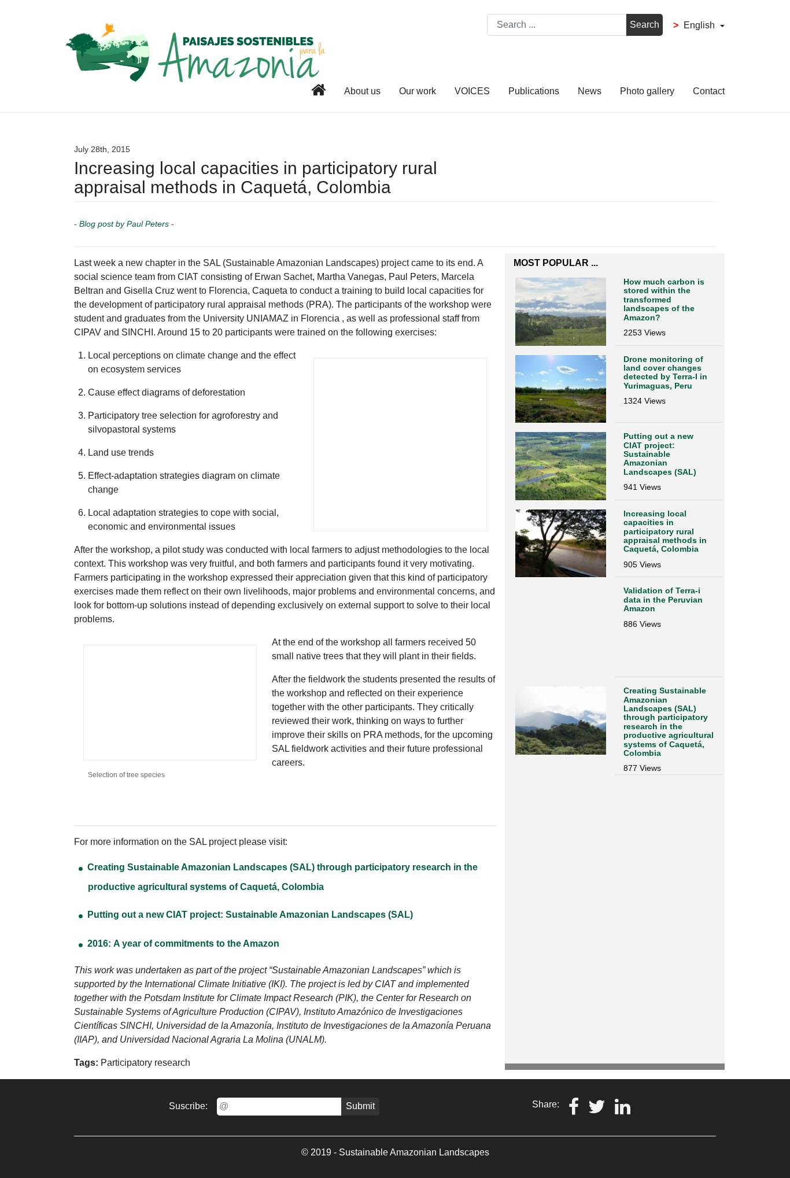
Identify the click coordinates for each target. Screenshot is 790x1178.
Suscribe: (188, 1106)
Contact (709, 91)
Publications (533, 91)
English (695, 25)
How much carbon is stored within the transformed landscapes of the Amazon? (663, 299)
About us (362, 91)
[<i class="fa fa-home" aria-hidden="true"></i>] (317, 92)
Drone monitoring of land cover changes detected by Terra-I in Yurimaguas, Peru (665, 372)
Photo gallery (647, 91)
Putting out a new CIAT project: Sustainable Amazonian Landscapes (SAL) (250, 914)
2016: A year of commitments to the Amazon (183, 943)
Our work (417, 91)
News (589, 91)
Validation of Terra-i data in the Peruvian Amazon (663, 599)
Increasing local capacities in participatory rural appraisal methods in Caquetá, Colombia (665, 531)
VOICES (472, 91)
